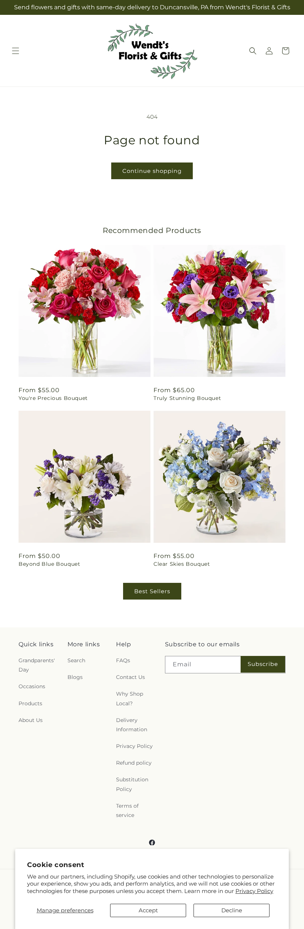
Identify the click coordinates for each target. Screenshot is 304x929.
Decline (231, 910)
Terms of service (127, 810)
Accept (148, 910)
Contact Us (130, 677)
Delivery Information (131, 725)
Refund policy (134, 762)
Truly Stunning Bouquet (187, 398)
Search (76, 660)
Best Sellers (152, 591)
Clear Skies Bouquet (181, 564)
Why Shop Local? (129, 698)
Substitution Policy (132, 784)
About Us (31, 720)
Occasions (32, 686)
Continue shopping (152, 170)
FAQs (123, 660)
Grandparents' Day (37, 665)
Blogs (75, 677)
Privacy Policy (254, 890)
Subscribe (263, 663)
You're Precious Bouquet (53, 398)
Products (30, 703)
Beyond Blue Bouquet (49, 564)
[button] (15, 51)
